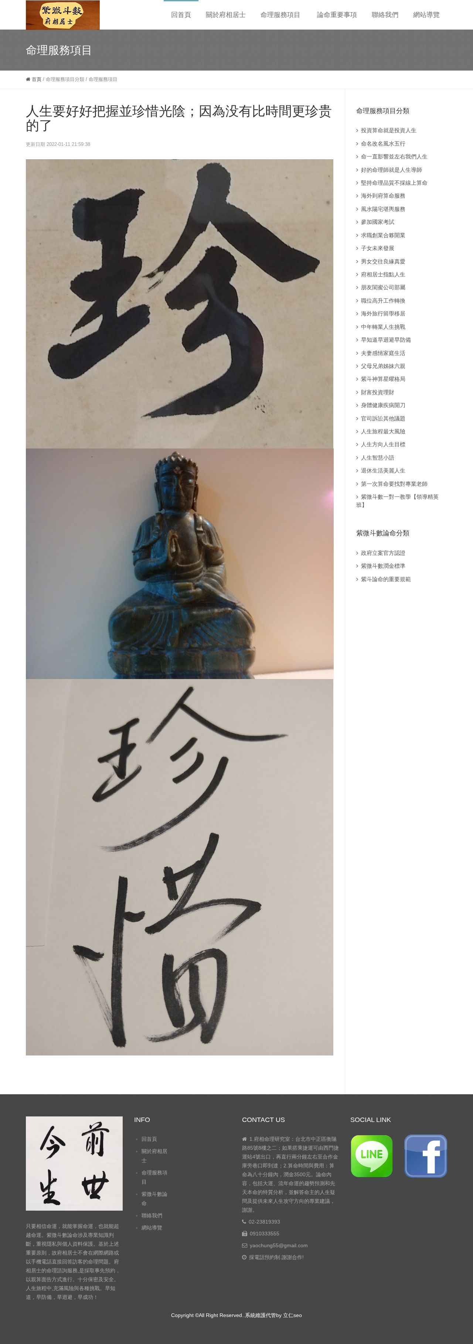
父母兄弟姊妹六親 (383, 366)
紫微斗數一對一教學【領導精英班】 (397, 501)
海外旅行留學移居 (383, 313)
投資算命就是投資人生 (388, 130)
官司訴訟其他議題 (383, 418)
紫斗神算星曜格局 (383, 379)
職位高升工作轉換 (383, 300)
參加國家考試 (377, 222)
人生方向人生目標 (383, 444)
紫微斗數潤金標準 (383, 566)
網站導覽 (426, 14)
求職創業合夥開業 (383, 235)
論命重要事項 (337, 14)
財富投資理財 (377, 392)
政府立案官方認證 (383, 553)
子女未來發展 (377, 248)
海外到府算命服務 (383, 195)
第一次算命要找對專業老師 (394, 484)
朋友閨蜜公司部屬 (383, 287)
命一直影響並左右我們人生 (394, 156)
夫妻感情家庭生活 (383, 353)
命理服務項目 (280, 14)
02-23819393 (264, 1222)
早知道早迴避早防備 (386, 340)
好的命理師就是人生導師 (391, 170)
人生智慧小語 (377, 457)
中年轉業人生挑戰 (383, 327)
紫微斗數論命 (154, 1198)
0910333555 (264, 1233)
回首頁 (181, 14)
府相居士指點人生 (383, 274)
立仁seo (292, 1315)
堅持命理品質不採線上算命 (394, 183)
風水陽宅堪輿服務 (383, 209)
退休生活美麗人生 (383, 470)
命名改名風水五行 (383, 143)
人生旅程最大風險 (383, 431)
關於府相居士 (226, 14)
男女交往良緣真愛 (383, 261)
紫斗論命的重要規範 (386, 579)
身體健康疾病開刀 (383, 405)
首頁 (35, 79)
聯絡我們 (385, 14)
